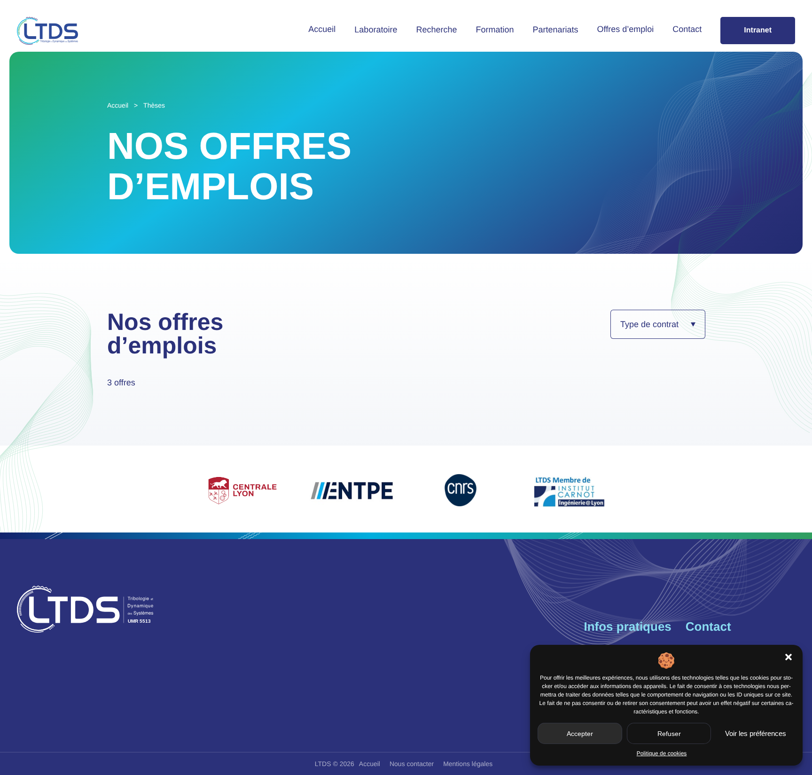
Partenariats (555, 29)
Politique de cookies (662, 753)
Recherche (436, 29)
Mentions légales (467, 763)
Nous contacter (412, 763)
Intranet (758, 30)
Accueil (322, 29)
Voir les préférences (755, 733)
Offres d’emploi (625, 29)
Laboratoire (375, 29)
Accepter (580, 733)
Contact (687, 29)
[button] (788, 657)
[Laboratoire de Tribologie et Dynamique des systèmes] (47, 31)
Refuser (669, 733)
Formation (495, 29)
